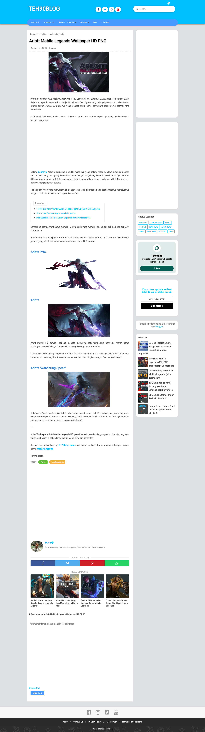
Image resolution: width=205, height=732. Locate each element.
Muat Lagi (37, 693)
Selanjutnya (34, 688)
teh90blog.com (66, 445)
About (65, 722)
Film (95, 22)
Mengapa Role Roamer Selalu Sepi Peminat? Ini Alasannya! (63, 218)
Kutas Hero (166, 227)
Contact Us (78, 722)
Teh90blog (44, 8)
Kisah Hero (153, 227)
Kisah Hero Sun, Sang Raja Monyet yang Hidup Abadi (67, 603)
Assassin (143, 223)
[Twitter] (105, 9)
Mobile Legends (66, 22)
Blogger (159, 326)
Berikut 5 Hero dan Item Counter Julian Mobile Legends (91, 603)
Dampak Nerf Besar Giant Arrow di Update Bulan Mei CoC (162, 410)
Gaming (83, 22)
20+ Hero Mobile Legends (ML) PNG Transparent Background (161, 362)
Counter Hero (156, 223)
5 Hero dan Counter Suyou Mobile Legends (55, 213)
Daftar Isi (49, 22)
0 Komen (52, 48)
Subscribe (157, 306)
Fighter (43, 462)
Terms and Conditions (132, 722)
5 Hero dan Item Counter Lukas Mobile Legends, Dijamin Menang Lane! (68, 209)
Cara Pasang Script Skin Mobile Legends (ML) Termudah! (161, 374)
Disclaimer (112, 722)
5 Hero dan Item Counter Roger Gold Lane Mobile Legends (117, 603)
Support (162, 231)
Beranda (35, 22)
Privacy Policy (94, 722)
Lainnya (105, 22)
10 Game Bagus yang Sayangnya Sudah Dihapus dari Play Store (161, 386)
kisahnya (42, 172)
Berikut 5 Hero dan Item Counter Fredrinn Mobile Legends (42, 603)
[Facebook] (98, 9)
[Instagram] (111, 9)
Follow (157, 268)
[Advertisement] (81, 147)
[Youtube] (118, 9)
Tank (171, 231)
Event (167, 223)
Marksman (151, 231)
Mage (141, 231)
